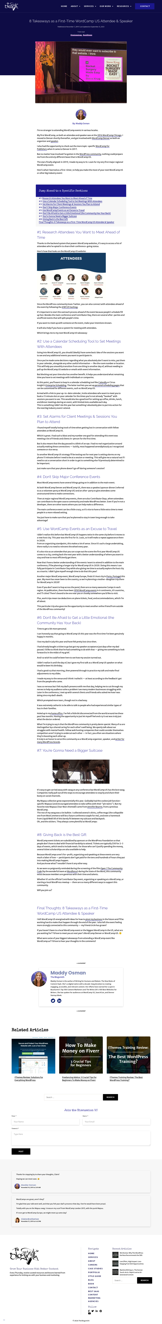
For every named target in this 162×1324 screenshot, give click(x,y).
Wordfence (72, 871)
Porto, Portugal (113, 576)
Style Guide (94, 1276)
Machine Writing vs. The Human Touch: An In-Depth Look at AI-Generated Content (131, 1272)
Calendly (102, 382)
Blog (91, 1280)
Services (89, 6)
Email (85, 1116)
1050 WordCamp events (85, 590)
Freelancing (76, 35)
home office (56, 713)
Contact (93, 1287)
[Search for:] (72, 1097)
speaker (54, 141)
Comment (15, 1128)
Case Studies (95, 1268)
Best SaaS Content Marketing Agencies (94, 1296)
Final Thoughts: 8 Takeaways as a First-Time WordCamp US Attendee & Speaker (76, 222)
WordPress (87, 35)
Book (91, 1284)
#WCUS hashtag (70, 307)
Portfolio (94, 1272)
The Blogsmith (57, 977)
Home (64, 6)
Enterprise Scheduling (56, 385)
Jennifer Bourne (94, 806)
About (91, 1261)
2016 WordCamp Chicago (109, 135)
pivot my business (94, 919)
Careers (92, 1265)
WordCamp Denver (101, 138)
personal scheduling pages (107, 385)
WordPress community (90, 154)
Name (14, 1116)
